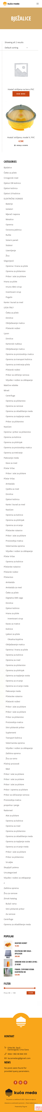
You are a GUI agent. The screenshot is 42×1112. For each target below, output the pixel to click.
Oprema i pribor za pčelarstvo (17, 432)
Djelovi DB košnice (12, 183)
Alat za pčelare (12, 815)
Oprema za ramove (14, 406)
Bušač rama (11, 903)
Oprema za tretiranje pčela (18, 364)
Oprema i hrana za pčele (17, 266)
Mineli (6, 390)
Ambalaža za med (14, 587)
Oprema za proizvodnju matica (20, 354)
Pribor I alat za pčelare (16, 712)
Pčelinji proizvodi (11, 763)
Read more (21, 94)
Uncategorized (10, 872)
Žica (7, 255)
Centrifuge (10, 395)
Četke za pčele (10, 172)
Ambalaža (10, 483)
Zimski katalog (10, 898)
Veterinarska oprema (15, 546)
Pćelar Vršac (9, 468)
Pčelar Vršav (9, 556)
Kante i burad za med (13, 302)
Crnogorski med (11, 178)
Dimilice (9, 318)
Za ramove (10, 914)
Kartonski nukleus (14, 343)
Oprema (9, 224)
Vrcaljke (9, 862)
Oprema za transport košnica (19, 359)
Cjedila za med (12, 489)
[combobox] (16, 47)
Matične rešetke (11, 385)
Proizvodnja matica (14, 540)
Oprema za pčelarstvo (16, 271)
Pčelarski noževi (13, 328)
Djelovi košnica (10, 188)
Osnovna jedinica (13, 229)
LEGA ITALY (9, 307)
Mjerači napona (13, 214)
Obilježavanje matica (15, 323)
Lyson (6, 333)
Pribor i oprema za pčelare (16, 789)
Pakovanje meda (11, 458)
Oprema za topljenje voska (18, 416)
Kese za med (11, 463)
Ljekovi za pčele (13, 634)
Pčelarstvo (8, 577)
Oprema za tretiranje (13, 452)
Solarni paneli (12, 240)
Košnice (9, 629)
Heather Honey (21, 943)
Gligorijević (9, 261)
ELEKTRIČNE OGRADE (13, 198)
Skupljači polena (11, 867)
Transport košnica (14, 737)
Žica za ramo (11, 758)
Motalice (9, 219)
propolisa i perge (11, 805)
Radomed (8, 810)
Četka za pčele (12, 312)
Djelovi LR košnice (12, 193)
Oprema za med (13, 660)
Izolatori (9, 209)
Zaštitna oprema (13, 753)
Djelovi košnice (12, 608)
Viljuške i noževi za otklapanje (19, 380)
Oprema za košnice (12, 437)
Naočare (7, 426)
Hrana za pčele (10, 281)
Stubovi (9, 245)
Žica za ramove (10, 893)
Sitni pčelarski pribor (15, 727)
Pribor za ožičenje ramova (17, 375)
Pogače (9, 297)
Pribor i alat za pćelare (14, 779)
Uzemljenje (11, 250)
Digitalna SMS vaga (14, 598)
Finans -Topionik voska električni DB (24, 970)
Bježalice (8, 167)
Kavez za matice (13, 623)
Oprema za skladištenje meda (19, 411)
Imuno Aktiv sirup (14, 286)
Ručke (8, 235)
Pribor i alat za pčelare (16, 276)
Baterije (9, 204)
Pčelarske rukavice (14, 530)
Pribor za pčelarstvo (15, 421)
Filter (31, 993)
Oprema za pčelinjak (13, 442)
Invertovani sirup (13, 292)
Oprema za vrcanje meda (17, 686)
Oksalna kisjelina (15, 639)
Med (8, 769)
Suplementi (11, 732)
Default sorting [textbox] (11, 47)
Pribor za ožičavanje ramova (16, 794)
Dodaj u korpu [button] (22, 145)
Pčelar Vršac (9, 478)
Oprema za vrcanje (14, 525)
